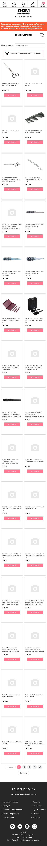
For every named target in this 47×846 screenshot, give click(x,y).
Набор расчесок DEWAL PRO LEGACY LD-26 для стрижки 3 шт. (11, 320)
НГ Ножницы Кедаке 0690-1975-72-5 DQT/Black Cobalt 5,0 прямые (35, 743)
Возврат (36, 817)
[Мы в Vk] (19, 828)
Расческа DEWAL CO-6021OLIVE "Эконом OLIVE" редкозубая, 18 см (35, 555)
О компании (8, 817)
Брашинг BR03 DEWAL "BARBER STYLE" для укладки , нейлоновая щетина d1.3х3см (11, 414)
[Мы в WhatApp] (34, 828)
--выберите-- (22, 45)
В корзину (12, 95)
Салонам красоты (11, 813)
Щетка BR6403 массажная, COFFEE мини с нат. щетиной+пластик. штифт (10, 461)
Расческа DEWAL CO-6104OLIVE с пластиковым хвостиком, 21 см (12, 555)
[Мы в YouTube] (27, 828)
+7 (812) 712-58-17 (23, 17)
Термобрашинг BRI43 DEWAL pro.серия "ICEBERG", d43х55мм (34, 273)
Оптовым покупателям (13, 810)
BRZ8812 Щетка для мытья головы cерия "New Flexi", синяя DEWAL (10, 367)
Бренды (6, 806)
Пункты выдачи (39, 810)
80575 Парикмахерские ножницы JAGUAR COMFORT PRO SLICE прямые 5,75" (11, 179)
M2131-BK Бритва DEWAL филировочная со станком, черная (33, 179)
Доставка (37, 806)
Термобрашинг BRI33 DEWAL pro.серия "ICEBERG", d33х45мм (11, 273)
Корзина (36, 802)
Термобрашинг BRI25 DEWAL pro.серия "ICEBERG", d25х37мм (34, 226)
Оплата (36, 813)
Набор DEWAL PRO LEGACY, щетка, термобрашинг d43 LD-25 (34, 320)
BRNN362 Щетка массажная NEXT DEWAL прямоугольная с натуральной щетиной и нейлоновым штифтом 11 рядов (11, 604)
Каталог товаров (10, 802)
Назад (42, 37)
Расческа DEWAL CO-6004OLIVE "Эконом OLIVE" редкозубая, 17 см (12, 508)
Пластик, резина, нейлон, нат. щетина (25, 198)
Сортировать (7, 45)
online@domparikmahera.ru (23, 794)
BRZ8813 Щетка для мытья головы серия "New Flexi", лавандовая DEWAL (33, 367)
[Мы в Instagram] (12, 828)
